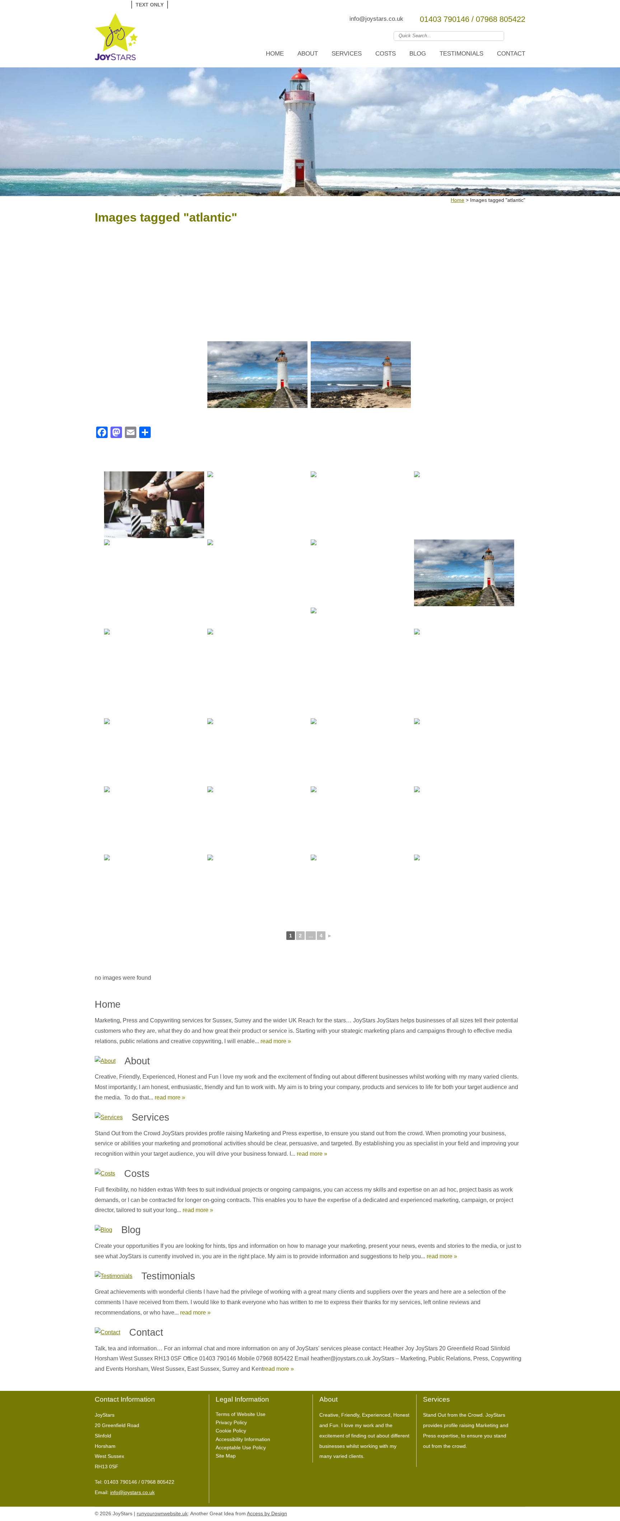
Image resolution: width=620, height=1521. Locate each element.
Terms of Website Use (241, 1414)
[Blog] (103, 1230)
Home (275, 53)
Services (347, 53)
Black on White (190, 5)
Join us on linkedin (520, 35)
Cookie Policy (231, 1431)
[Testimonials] (113, 1276)
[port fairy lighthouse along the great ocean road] (257, 374)
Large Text (110, 5)
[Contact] (107, 1332)
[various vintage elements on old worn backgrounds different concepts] (464, 751)
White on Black (179, 5)
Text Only (150, 5)
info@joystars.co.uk (376, 18)
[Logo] (116, 38)
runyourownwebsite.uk (162, 1513)
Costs (385, 53)
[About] (105, 1061)
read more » (275, 1041)
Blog (417, 53)
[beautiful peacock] (361, 573)
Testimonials (461, 53)
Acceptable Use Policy (241, 1447)
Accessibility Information (243, 1439)
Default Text (100, 5)
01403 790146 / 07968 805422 (472, 19)
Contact (511, 53)
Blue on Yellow (212, 5)
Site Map (226, 1456)
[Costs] (105, 1174)
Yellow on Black (201, 5)
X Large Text (120, 5)
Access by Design (267, 1513)
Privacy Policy (231, 1422)
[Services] (109, 1117)
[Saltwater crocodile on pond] (154, 573)
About (307, 53)
